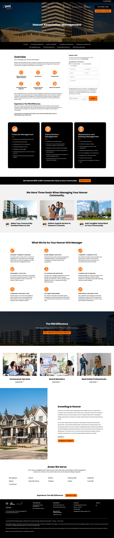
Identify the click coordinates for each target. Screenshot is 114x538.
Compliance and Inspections (66, 44)
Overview (25, 44)
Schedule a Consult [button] (103, 11)
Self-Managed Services (34, 47)
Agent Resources (57, 514)
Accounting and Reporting (37, 44)
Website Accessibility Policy (34, 525)
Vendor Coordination (51, 44)
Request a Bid (85, 180)
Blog (85, 7)
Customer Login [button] (103, 7)
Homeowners (66, 7)
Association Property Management (38, 505)
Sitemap (54, 521)
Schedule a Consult (66, 440)
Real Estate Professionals (79, 47)
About (89, 7)
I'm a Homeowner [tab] (87, 64)
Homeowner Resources (48, 47)
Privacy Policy (60, 521)
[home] (8, 7)
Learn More (18, 382)
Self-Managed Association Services (57, 332)
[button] (96, 505)
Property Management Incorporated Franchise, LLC (16, 512)
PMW (50, 521)
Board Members (56, 7)
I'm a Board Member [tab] (75, 64)
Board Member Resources (63, 47)
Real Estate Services (77, 7)
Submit (93, 98)
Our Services (46, 7)
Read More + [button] (81, 437)
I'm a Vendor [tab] (74, 65)
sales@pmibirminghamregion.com (82, 511)
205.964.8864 (108, 1)
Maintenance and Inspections (83, 44)
